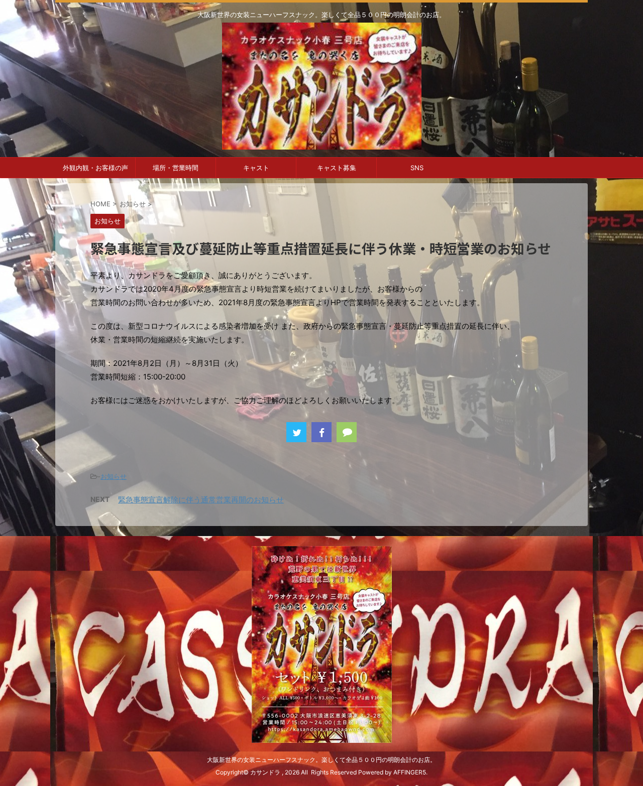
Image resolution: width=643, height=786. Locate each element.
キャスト (256, 168)
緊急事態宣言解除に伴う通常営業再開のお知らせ (201, 499)
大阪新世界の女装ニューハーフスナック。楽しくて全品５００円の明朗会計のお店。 (321, 759)
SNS (416, 168)
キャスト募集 (336, 168)
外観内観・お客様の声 (95, 168)
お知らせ (113, 476)
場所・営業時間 (175, 168)
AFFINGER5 (409, 772)
